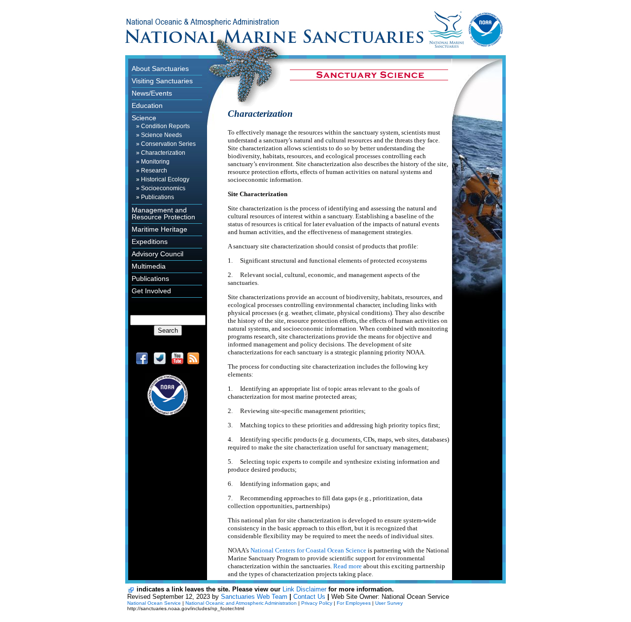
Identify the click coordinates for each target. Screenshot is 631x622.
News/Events (152, 93)
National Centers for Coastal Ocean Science (308, 550)
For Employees (354, 603)
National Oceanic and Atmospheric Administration (241, 603)
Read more (347, 566)
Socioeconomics (163, 188)
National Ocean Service (154, 603)
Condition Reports (165, 126)
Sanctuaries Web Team (254, 596)
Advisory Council (157, 254)
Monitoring (155, 161)
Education (147, 105)
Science (144, 118)
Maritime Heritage (159, 229)
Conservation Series (168, 143)
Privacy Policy (316, 603)
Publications (157, 197)
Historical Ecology (165, 179)
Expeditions (150, 241)
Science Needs (161, 135)
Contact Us (309, 596)
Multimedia (149, 266)
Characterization (163, 152)
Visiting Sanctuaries (162, 81)
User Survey (389, 603)
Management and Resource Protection (163, 213)
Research (154, 170)
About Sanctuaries (160, 68)
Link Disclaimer (304, 589)
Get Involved (151, 291)
